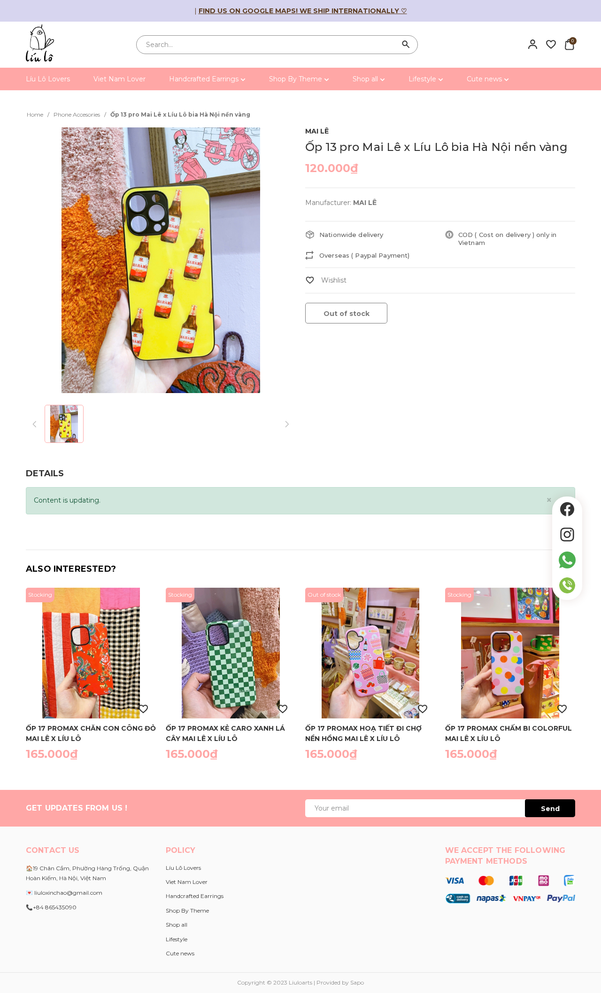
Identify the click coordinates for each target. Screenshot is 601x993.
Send (550, 808)
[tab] (45, 473)
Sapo (357, 982)
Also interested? (71, 569)
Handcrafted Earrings (204, 79)
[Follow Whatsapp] (567, 560)
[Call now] (567, 585)
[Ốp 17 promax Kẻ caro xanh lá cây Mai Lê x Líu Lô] (231, 653)
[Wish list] (551, 44)
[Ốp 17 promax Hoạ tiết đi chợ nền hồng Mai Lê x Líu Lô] (370, 653)
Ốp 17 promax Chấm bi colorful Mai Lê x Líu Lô (508, 733)
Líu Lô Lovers (48, 79)
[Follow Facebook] (567, 509)
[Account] (533, 44)
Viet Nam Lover (119, 79)
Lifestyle (423, 79)
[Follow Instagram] (567, 534)
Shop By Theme (296, 79)
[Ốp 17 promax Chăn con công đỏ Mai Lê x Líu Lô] (91, 653)
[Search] (406, 44)
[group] (161, 260)
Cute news (485, 79)
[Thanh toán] (510, 888)
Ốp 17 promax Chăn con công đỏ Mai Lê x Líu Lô (91, 733)
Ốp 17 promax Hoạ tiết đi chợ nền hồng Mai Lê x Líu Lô (363, 733)
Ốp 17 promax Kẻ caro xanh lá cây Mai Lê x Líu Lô (225, 733)
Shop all (366, 79)
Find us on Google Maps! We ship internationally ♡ (303, 11)
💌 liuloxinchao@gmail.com (64, 892)
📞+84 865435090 (51, 907)
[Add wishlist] (326, 280)
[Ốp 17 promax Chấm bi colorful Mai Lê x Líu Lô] (510, 653)
